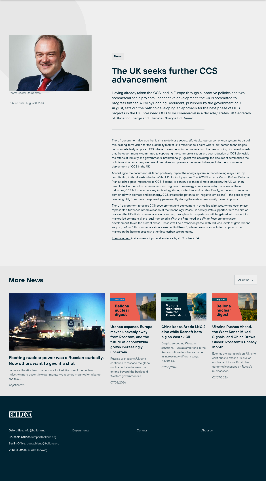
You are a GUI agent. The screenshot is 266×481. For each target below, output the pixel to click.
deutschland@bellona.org (43, 443)
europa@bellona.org (43, 436)
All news (243, 279)
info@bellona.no (35, 430)
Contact (142, 430)
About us (207, 430)
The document (121, 238)
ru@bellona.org (37, 450)
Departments (80, 430)
